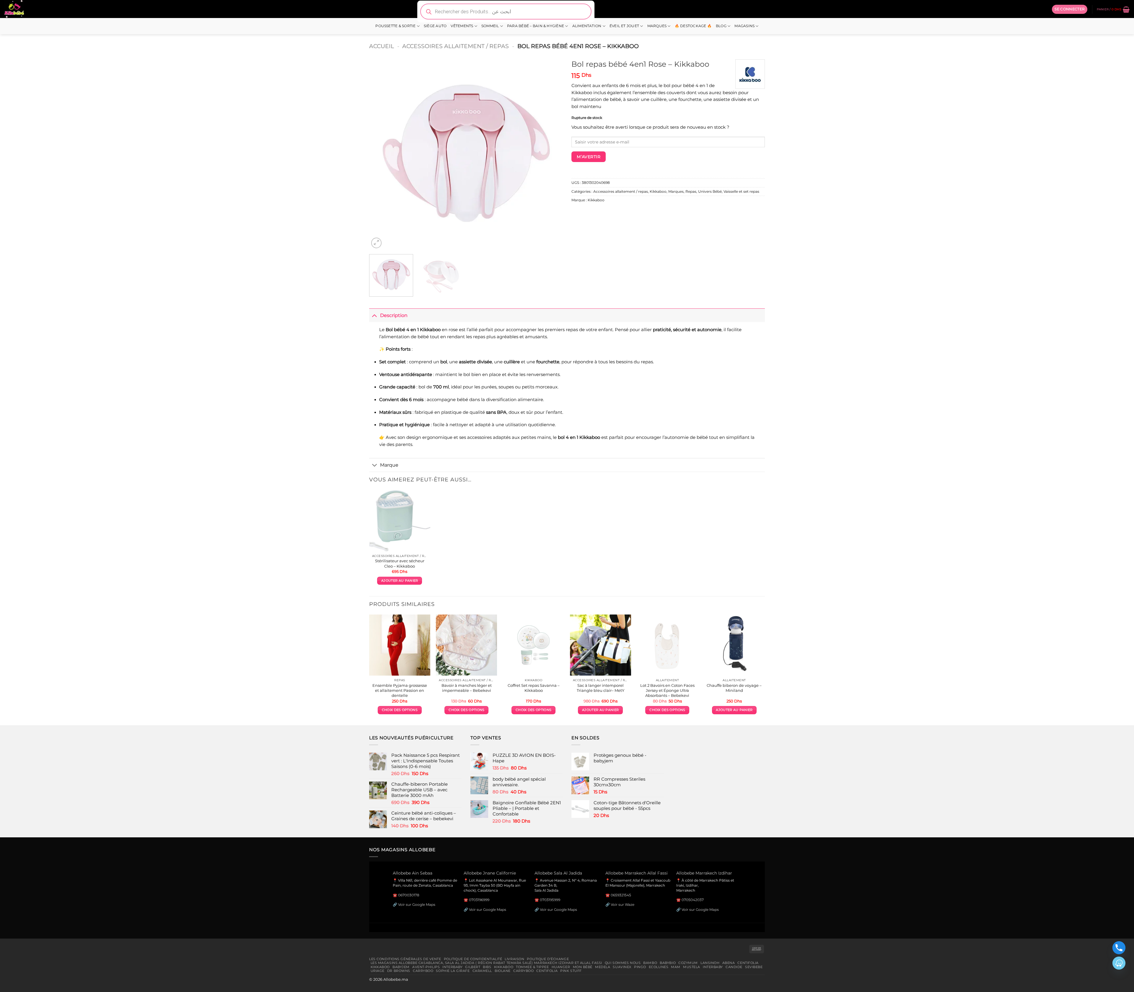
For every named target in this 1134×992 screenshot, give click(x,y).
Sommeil (490, 26)
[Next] (551, 153)
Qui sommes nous (623, 963)
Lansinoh (710, 963)
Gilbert (472, 967)
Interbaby (452, 967)
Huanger (561, 967)
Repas (690, 191)
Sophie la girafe (453, 971)
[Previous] (380, 153)
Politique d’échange (548, 959)
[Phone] (1118, 947)
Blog (721, 26)
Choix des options (400, 710)
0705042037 (693, 900)
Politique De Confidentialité (473, 959)
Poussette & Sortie (395, 26)
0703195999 (550, 900)
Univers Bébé (710, 191)
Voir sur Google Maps (416, 904)
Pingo (640, 967)
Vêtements (462, 26)
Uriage (377, 971)
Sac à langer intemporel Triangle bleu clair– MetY (600, 688)
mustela (691, 967)
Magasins (744, 26)
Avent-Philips (426, 967)
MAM (675, 967)
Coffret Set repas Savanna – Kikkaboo (534, 688)
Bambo (650, 963)
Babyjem (401, 967)
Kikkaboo (658, 191)
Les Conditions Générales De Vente (405, 959)
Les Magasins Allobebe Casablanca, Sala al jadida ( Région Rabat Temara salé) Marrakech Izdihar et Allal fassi (486, 963)
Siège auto (435, 26)
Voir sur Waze (622, 904)
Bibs (487, 967)
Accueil (381, 46)
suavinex (622, 967)
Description (394, 315)
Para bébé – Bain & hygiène (535, 26)
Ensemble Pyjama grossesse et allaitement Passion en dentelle (399, 690)
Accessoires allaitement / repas (455, 46)
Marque (389, 465)
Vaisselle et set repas (741, 191)
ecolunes (659, 967)
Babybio (668, 963)
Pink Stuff (571, 971)
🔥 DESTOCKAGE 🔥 (693, 26)
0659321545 (621, 895)
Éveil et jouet (624, 26)
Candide (734, 967)
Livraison (514, 959)
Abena (728, 963)
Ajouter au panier (399, 581)
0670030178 (408, 895)
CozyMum (688, 963)
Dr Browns (398, 971)
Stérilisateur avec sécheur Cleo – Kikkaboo (399, 563)
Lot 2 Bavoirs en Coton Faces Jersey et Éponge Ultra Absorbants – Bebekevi (667, 690)
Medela (602, 967)
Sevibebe (754, 967)
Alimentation (587, 26)
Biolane (503, 971)
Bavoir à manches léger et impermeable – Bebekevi (466, 688)
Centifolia (748, 963)
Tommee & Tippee (532, 967)
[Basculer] (374, 315)
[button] (1069, 9)
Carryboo (423, 971)
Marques (657, 26)
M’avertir (588, 156)
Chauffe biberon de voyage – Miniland (734, 688)
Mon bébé (583, 967)
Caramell (482, 971)
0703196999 (479, 900)
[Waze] (1118, 963)
